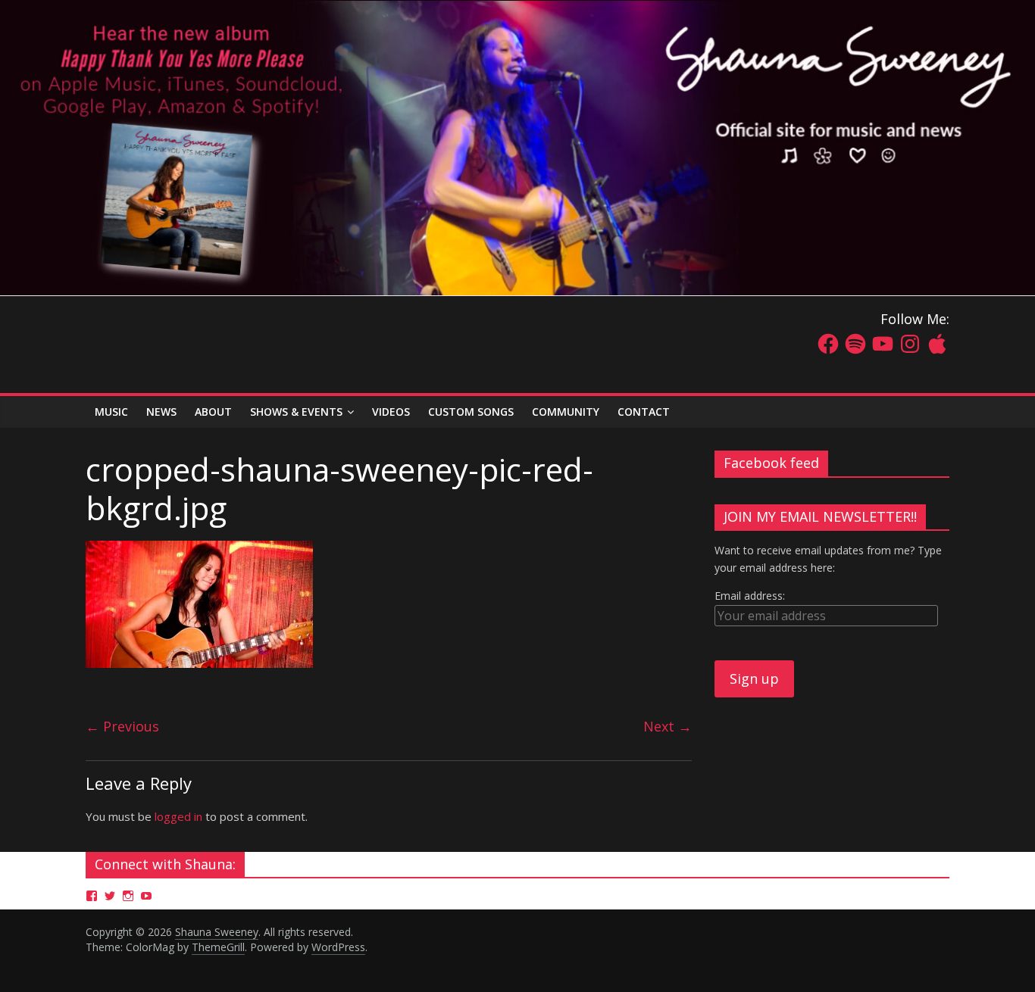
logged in (178, 816)
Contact (644, 411)
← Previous (122, 726)
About (213, 411)
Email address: (749, 595)
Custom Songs (471, 411)
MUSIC (111, 411)
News (161, 411)
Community (565, 411)
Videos (391, 411)
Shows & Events (296, 411)
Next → (667, 726)
